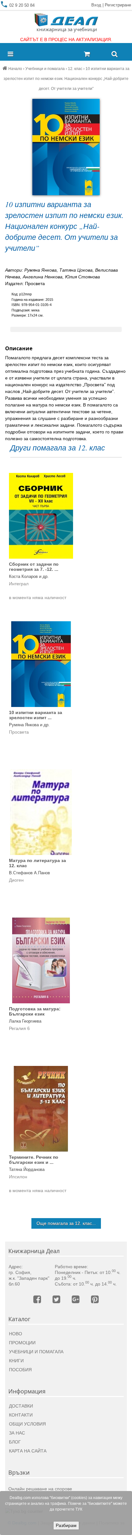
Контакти (21, 1414)
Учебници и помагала (36, 1351)
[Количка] (95, 54)
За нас (17, 1432)
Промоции (22, 1342)
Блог (15, 1441)
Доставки (21, 1406)
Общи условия (27, 1423)
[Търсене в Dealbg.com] (114, 54)
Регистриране (118, 5)
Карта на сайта (27, 1450)
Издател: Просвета (25, 283)
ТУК (78, 1509)
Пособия (20, 1369)
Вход (96, 5)
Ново (15, 1333)
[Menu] (12, 54)
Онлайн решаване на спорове (40, 1488)
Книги (16, 1360)
